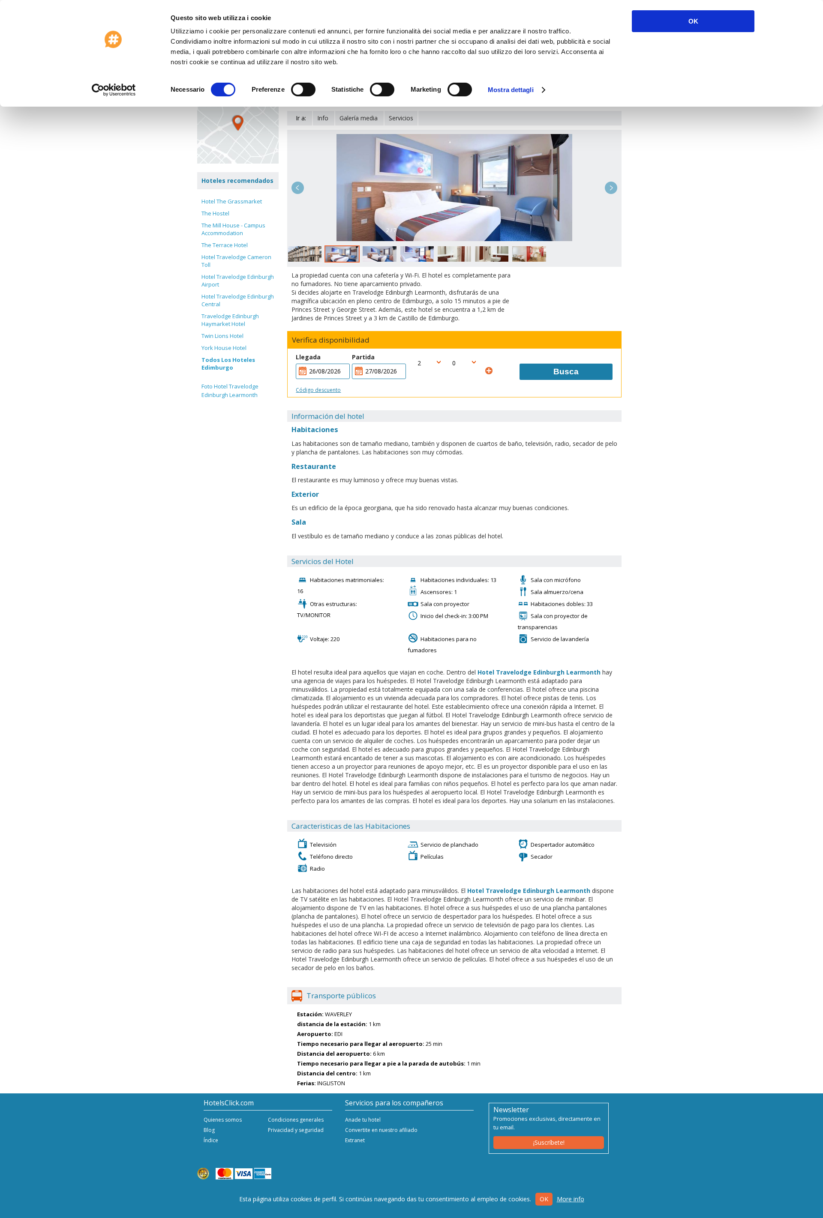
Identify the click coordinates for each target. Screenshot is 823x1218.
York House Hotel (223, 348)
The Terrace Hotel (224, 245)
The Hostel (215, 213)
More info (570, 1199)
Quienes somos (223, 1119)
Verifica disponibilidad (330, 340)
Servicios (401, 118)
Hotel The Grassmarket (231, 201)
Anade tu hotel (363, 1119)
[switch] (303, 89)
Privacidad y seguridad (296, 1130)
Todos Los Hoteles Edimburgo (228, 363)
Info (322, 118)
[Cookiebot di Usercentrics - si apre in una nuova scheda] (113, 90)
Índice (211, 1140)
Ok (544, 1199)
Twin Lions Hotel (222, 336)
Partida (363, 357)
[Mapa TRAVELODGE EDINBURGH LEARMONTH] (238, 123)
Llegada (308, 357)
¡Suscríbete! (549, 1142)
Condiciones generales (296, 1119)
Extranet (355, 1140)
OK (693, 21)
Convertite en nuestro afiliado (381, 1130)
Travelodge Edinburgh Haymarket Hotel (230, 320)
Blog (209, 1130)
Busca (566, 371)
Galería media (358, 118)
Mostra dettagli (511, 89)
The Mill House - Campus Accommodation (233, 229)
